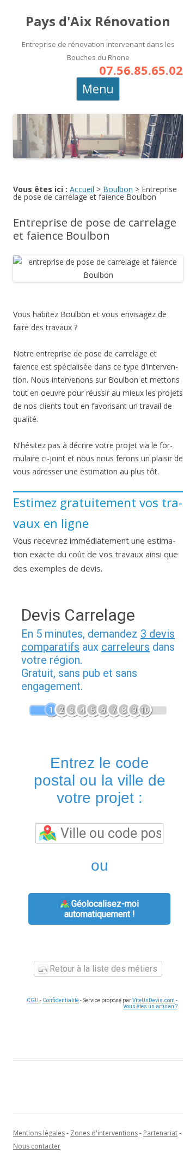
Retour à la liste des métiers (102, 968)
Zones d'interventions (104, 1133)
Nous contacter (36, 1146)
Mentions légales (39, 1133)
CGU (33, 1000)
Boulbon (118, 189)
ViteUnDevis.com (153, 1000)
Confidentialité (60, 1000)
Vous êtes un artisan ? (150, 1006)
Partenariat (160, 1133)
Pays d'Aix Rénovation (98, 21)
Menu (98, 89)
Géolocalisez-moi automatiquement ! (101, 909)
